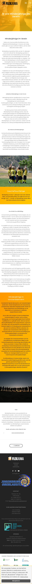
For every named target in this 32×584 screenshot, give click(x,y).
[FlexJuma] (9, 3)
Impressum (16, 463)
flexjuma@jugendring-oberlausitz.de (18, 501)
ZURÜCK (17, 445)
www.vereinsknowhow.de (18, 432)
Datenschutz (24, 577)
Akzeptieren (16, 581)
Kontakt (16, 464)
